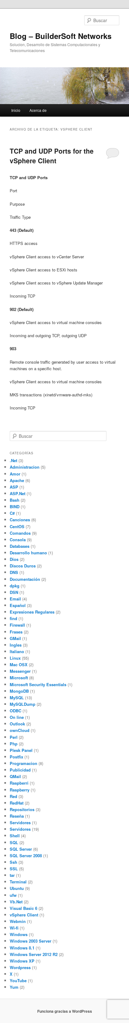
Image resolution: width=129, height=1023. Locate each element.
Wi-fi (14, 928)
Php (14, 744)
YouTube (18, 980)
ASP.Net (17, 493)
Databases (19, 546)
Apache (17, 480)
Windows (19, 934)
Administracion (24, 467)
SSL (14, 869)
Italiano (17, 651)
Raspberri (19, 783)
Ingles (16, 645)
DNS (14, 572)
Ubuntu (17, 888)
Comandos (20, 533)
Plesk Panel (21, 750)
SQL (14, 842)
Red (13, 796)
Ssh (13, 862)
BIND (14, 506)
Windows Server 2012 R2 (34, 954)
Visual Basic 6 (23, 908)
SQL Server (21, 849)
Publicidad (20, 770)
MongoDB (19, 691)
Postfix (16, 757)
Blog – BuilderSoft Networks (60, 36)
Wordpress (20, 967)
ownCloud (19, 730)
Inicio (15, 110)
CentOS (17, 526)
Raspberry (19, 790)
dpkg (14, 586)
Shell (15, 836)
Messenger (20, 671)
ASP (14, 487)
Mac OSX (19, 664)
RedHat (16, 803)
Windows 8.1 (22, 948)
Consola (18, 540)
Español (18, 605)
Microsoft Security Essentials (38, 684)
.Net (13, 460)
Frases (16, 632)
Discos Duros (23, 566)
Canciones (20, 520)
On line (17, 717)
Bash (14, 500)
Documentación (25, 579)
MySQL (17, 697)
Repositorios (22, 809)
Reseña (17, 816)
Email (15, 599)
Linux (15, 658)
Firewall (17, 625)
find (13, 618)
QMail (15, 776)
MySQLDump (22, 704)
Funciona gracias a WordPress (64, 1011)
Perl (14, 737)
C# (12, 513)
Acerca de (38, 110)
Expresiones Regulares (32, 612)
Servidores (20, 822)
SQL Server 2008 (26, 855)
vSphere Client (24, 915)
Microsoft (19, 678)
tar (12, 875)
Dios (14, 559)
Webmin (18, 921)
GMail (15, 638)
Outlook (17, 724)
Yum (14, 987)
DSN (14, 592)
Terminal (18, 882)
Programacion (23, 763)
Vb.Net (16, 902)
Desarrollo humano (28, 553)
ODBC (15, 711)
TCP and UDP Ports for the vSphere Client (52, 155)
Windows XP (22, 961)
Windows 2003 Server (30, 941)
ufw (13, 895)
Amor (15, 474)
